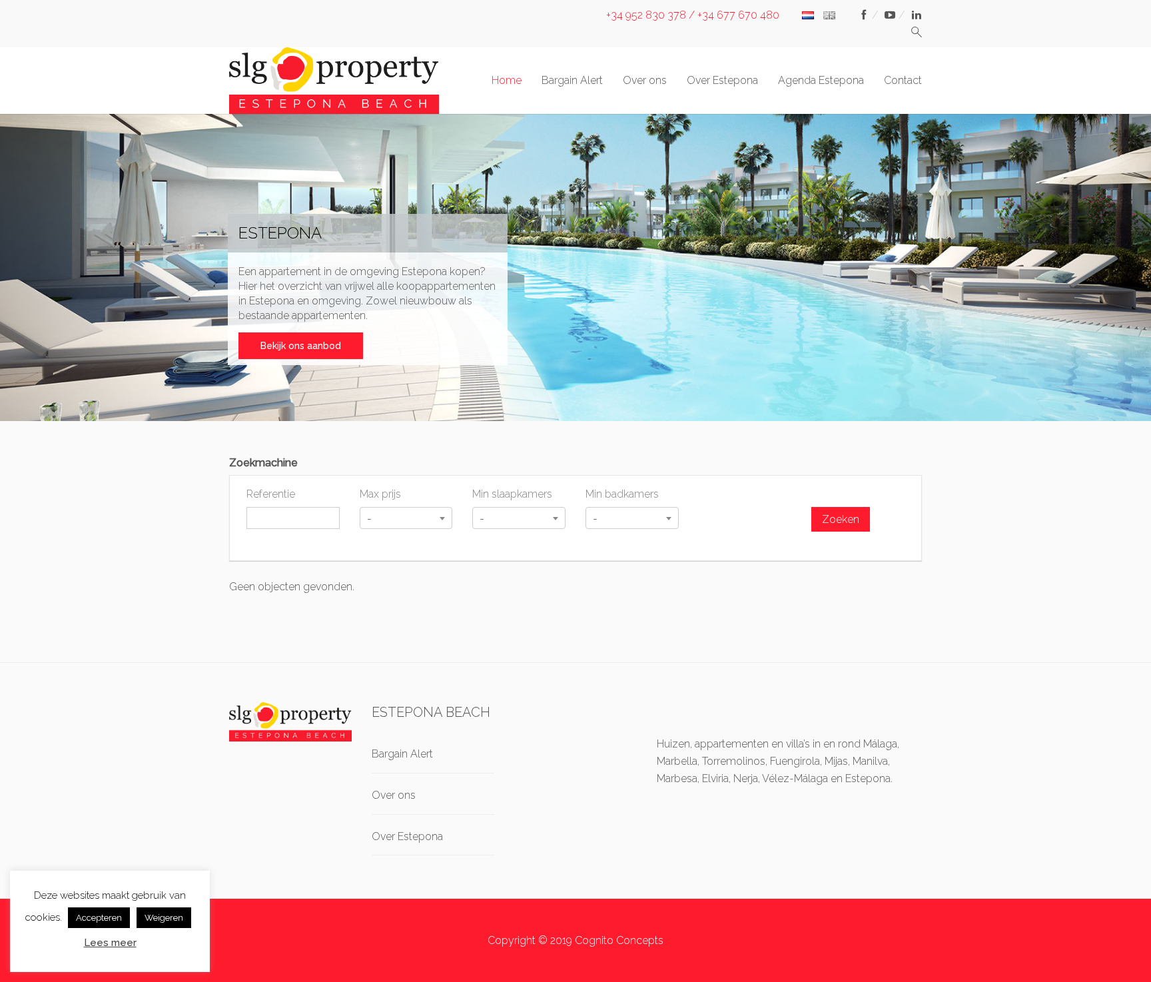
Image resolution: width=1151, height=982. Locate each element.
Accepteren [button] (99, 918)
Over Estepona (722, 80)
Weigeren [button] (164, 918)
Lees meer (110, 943)
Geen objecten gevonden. (291, 586)
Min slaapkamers (512, 494)
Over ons (645, 80)
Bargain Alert (572, 80)
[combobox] (406, 518)
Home (507, 80)
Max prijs (380, 494)
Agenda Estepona (821, 80)
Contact (903, 80)
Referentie (270, 494)
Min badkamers (622, 494)
